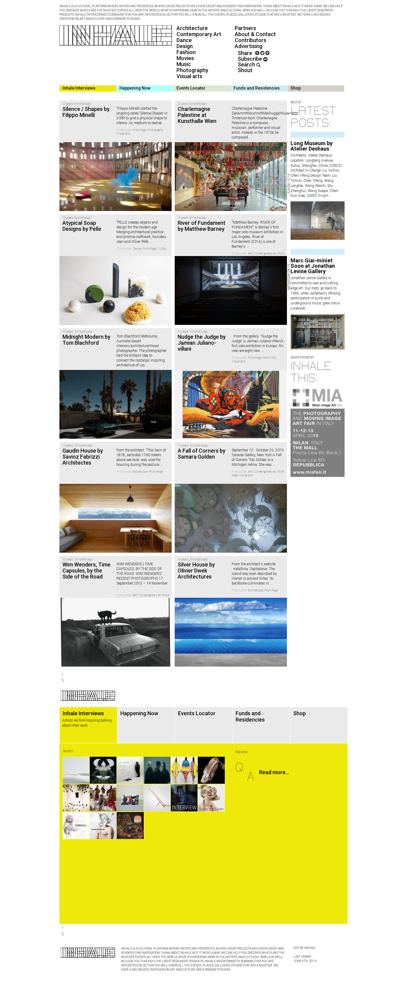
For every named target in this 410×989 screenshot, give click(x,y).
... (330, 196)
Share (245, 53)
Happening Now (134, 88)
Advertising (248, 46)
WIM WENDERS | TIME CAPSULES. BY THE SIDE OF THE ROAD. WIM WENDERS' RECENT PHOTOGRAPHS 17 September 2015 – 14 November (141, 573)
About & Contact (255, 34)
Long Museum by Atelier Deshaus (312, 146)
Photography (192, 70)
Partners (245, 28)
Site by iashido (304, 948)
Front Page (139, 130)
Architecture (192, 28)
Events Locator (191, 88)
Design (184, 46)
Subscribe (250, 59)
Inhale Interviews (78, 88)
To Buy (162, 248)
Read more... (274, 772)
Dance (184, 40)
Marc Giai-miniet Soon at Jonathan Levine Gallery (313, 265)
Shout (245, 70)
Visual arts (189, 76)
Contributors (250, 40)
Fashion (186, 52)
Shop (296, 88)
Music (183, 64)
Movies (185, 58)
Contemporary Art (198, 34)
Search (247, 64)
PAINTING (269, 357)
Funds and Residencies (257, 88)
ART (250, 253)
